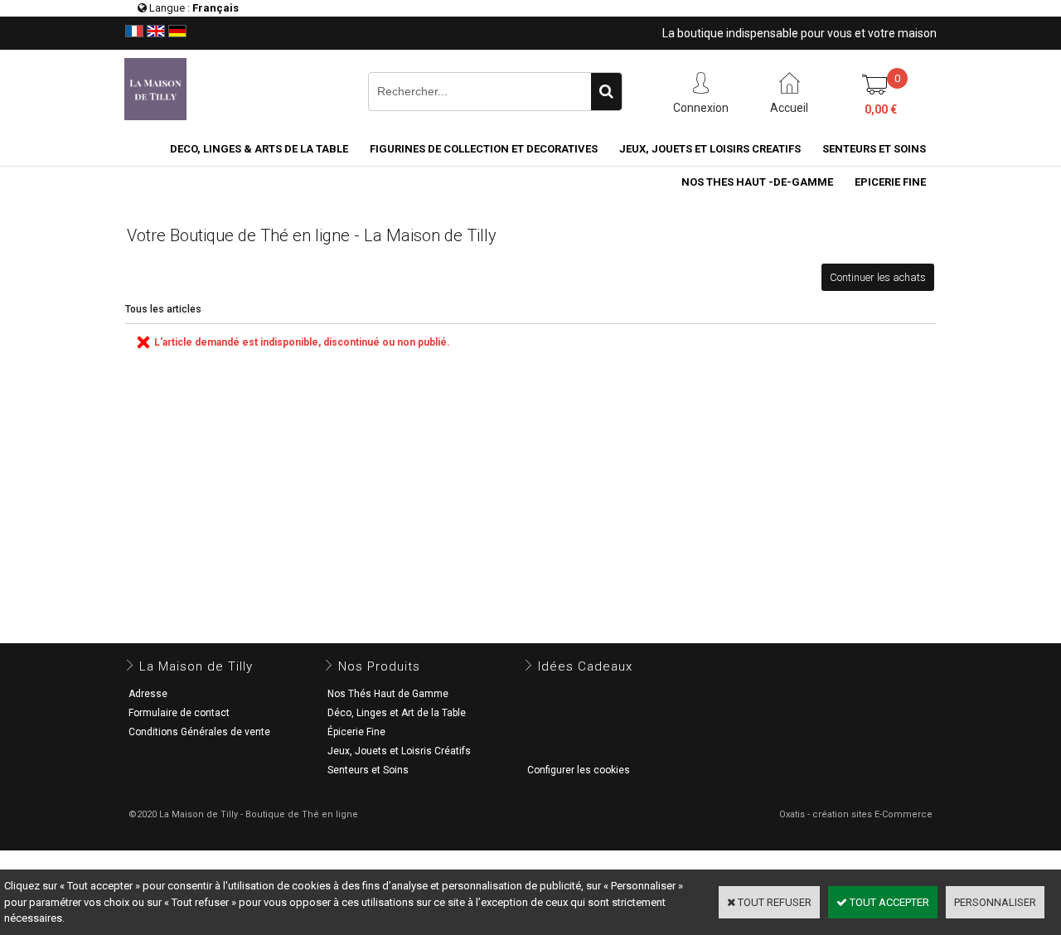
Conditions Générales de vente (199, 732)
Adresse (147, 694)
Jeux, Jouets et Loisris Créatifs (399, 751)
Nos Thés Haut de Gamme (387, 694)
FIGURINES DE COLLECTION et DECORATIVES (484, 149)
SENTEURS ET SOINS (874, 149)
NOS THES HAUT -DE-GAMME (757, 182)
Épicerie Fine (356, 732)
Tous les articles (163, 309)
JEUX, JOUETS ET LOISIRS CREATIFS (710, 149)
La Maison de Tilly (196, 666)
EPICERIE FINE (890, 182)
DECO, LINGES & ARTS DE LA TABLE (259, 149)
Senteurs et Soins (368, 770)
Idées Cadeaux (585, 666)
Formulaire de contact (179, 713)
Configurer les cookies (578, 770)
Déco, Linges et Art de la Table (396, 713)
